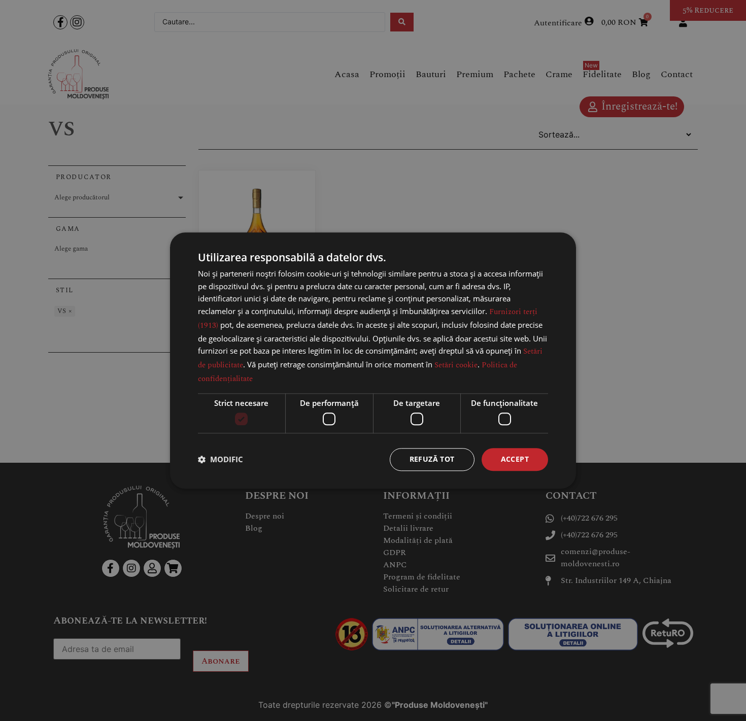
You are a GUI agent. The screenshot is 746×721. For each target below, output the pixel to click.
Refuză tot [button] (432, 459)
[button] (220, 459)
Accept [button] (515, 459)
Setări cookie (456, 365)
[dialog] (373, 360)
